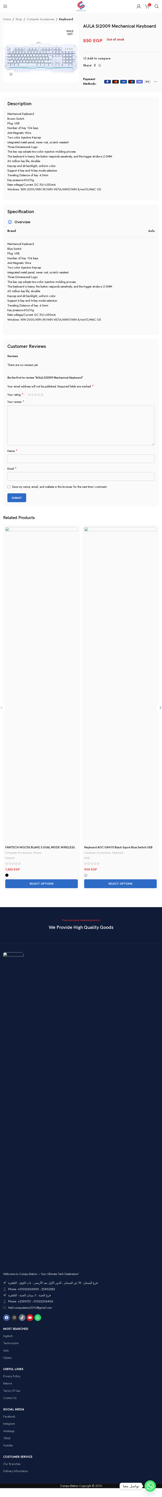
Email (12, 468)
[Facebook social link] (94, 65)
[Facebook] (6, 1317)
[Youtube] (30, 1317)
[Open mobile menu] (5, 6)
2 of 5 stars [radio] (32, 394)
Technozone (10, 1343)
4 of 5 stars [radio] (38, 394)
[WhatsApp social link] (99, 65)
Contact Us (9, 1398)
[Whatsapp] (37, 1317)
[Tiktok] (22, 1317)
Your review (15, 401)
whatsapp (8, 1431)
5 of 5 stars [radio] (41, 394)
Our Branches (11, 1464)
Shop (19, 19)
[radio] (6, 875)
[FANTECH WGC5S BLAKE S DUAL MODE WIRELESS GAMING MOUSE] (41, 685)
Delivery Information (15, 1471)
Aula (6, 1350)
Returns (7, 1383)
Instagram (9, 1424)
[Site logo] (81, 6)
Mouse (37, 853)
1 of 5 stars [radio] (29, 394)
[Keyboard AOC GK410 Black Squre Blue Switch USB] (120, 685)
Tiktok (6, 1438)
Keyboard (66, 19)
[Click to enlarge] (11, 74)
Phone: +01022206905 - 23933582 (31, 1289)
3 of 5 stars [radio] (35, 394)
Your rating (15, 394)
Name (12, 451)
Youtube (8, 1445)
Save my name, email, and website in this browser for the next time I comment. (59, 487)
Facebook (9, 1416)
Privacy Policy (11, 1376)
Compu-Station (69, 1486)
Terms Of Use (11, 1391)
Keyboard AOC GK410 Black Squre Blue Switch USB (118, 847)
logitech (8, 1336)
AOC (87, 858)
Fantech (10, 858)
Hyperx (7, 1358)
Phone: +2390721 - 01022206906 (30, 1301)
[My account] (139, 6)
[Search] (157, 6)
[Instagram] (14, 1317)
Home (7, 19)
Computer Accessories (40, 19)
